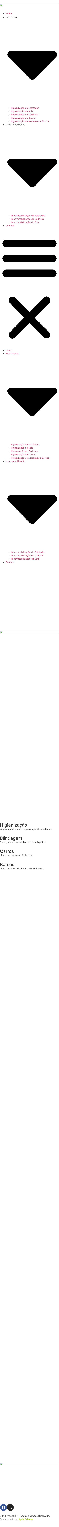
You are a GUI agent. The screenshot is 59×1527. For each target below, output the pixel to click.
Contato (9, 225)
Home (8, 13)
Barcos (7, 864)
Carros (7, 851)
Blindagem (11, 838)
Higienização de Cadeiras (24, 114)
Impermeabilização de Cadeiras (27, 218)
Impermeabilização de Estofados (28, 215)
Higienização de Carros (23, 118)
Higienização (13, 825)
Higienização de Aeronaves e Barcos (30, 121)
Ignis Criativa (26, 1519)
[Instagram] (10, 1507)
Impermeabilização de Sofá (25, 222)
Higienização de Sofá (22, 111)
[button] (29, 287)
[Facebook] (3, 1507)
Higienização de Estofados (25, 108)
